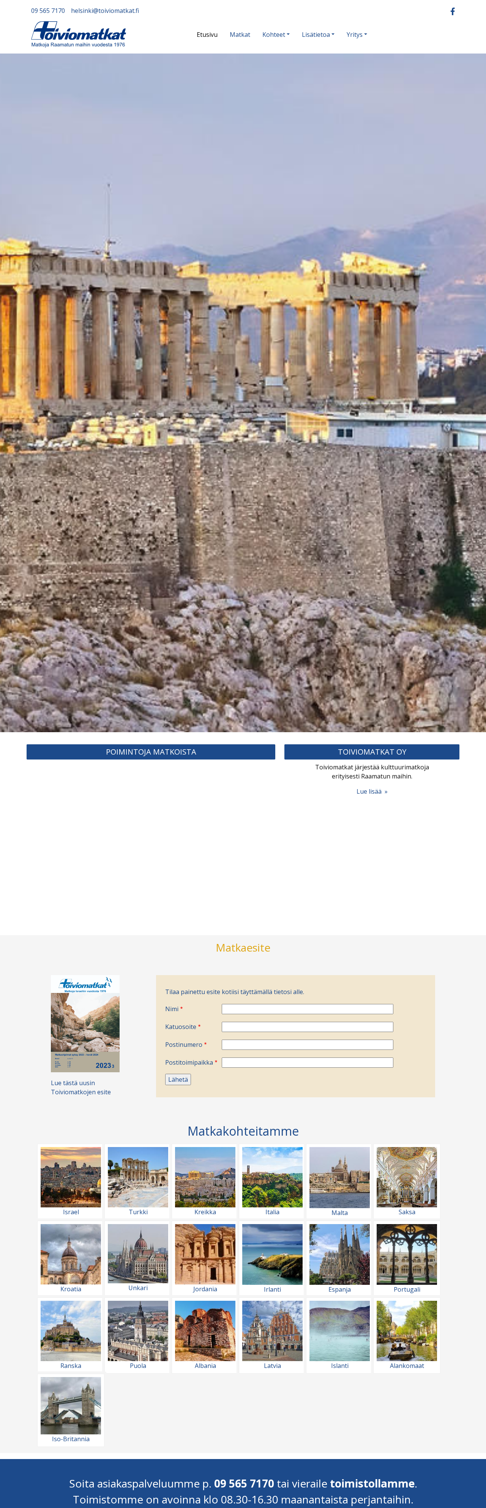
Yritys (355, 34)
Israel (71, 1212)
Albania (205, 1365)
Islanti (340, 1365)
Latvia (272, 1365)
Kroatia (70, 1289)
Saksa (407, 1212)
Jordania (205, 1289)
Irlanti (272, 1289)
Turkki (138, 1212)
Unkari (138, 1288)
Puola (138, 1365)
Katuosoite (180, 1027)
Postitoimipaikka (189, 1062)
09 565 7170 (48, 10)
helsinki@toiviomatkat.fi (105, 10)
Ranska (70, 1365)
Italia (272, 1212)
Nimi (171, 1009)
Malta (339, 1213)
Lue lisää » (372, 791)
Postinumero (183, 1044)
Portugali (407, 1289)
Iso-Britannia (71, 1439)
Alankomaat (407, 1365)
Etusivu (207, 34)
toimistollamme (372, 1483)
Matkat (240, 34)
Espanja (339, 1289)
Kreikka (205, 1212)
